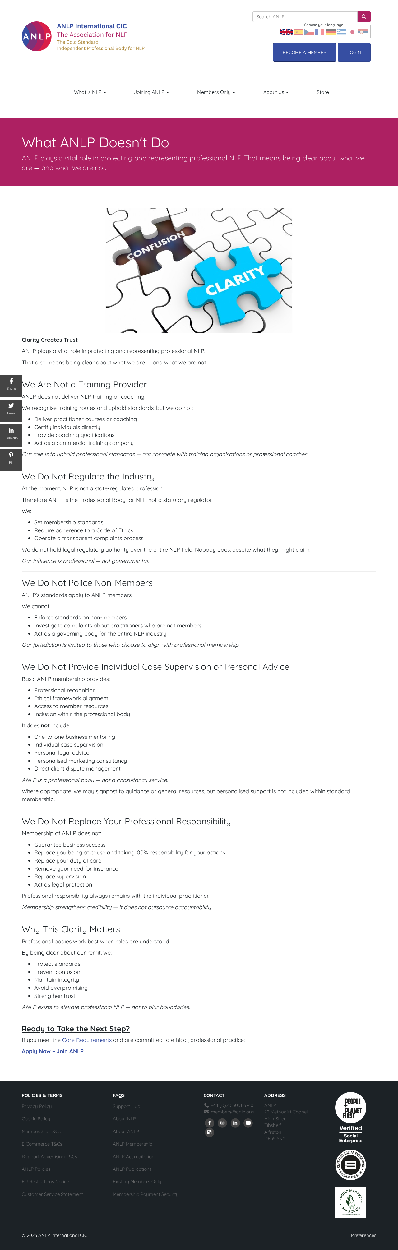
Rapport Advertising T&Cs (49, 1157)
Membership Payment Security (146, 1194)
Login (354, 52)
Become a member (304, 52)
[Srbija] (363, 31)
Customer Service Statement (52, 1194)
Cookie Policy (36, 1119)
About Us (274, 92)
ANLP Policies (36, 1169)
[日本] (352, 31)
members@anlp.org (232, 1112)
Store (323, 92)
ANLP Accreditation (134, 1157)
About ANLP (126, 1131)
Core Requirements (87, 1040)
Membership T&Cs (41, 1131)
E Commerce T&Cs (42, 1144)
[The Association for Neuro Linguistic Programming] (83, 36)
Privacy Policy (37, 1106)
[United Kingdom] (286, 31)
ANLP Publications (132, 1169)
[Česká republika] (309, 31)
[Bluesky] (209, 1132)
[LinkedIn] (235, 1123)
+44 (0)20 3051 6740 (231, 1105)
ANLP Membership (132, 1144)
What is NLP (88, 92)
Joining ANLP (150, 92)
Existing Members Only (137, 1181)
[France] (319, 31)
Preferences (363, 1235)
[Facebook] (209, 1123)
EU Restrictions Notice (45, 1181)
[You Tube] (248, 1123)
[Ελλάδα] (341, 31)
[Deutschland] (331, 31)
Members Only (214, 92)
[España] (298, 31)
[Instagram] (223, 1123)
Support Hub (126, 1106)
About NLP (124, 1119)
